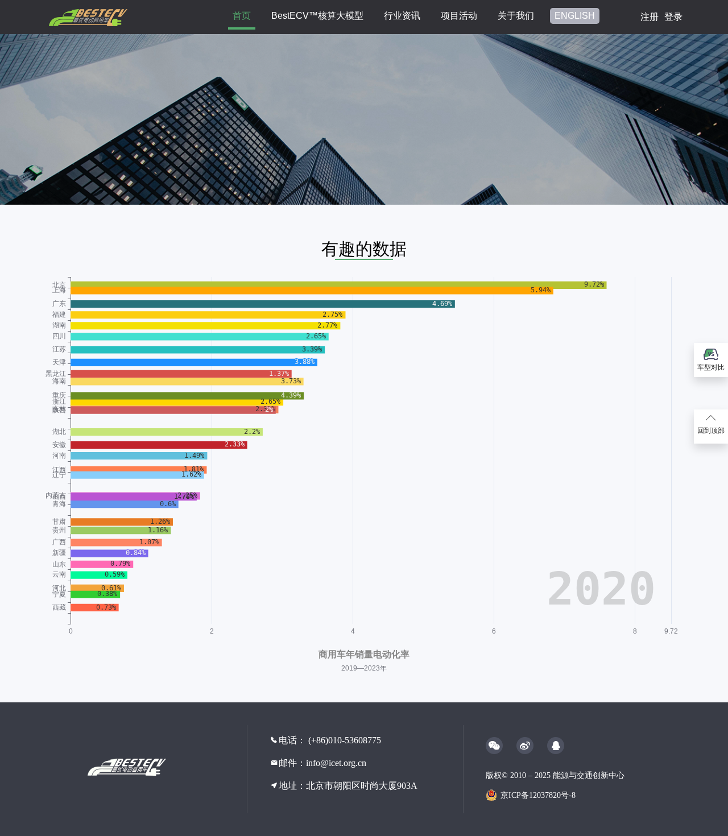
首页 (242, 15)
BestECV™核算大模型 (317, 15)
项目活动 (459, 15)
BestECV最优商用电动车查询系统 (148, 767)
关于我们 (516, 15)
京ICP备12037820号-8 (538, 795)
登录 (673, 17)
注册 (649, 17)
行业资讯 (402, 15)
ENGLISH (575, 15)
